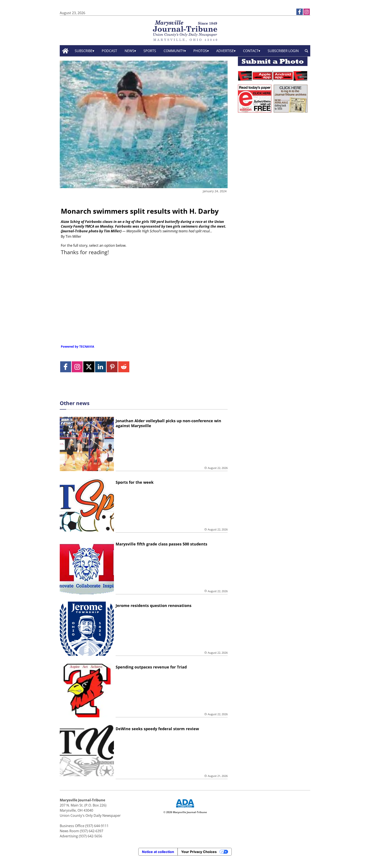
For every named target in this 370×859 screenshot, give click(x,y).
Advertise (225, 50)
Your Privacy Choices (199, 852)
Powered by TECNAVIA (77, 346)
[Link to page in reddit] (123, 366)
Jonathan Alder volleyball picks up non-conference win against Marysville (168, 423)
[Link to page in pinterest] (112, 366)
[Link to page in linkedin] (100, 366)
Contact (250, 50)
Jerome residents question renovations (153, 605)
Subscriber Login (283, 50)
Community (174, 50)
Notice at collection (158, 852)
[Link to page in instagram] (306, 12)
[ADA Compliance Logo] (185, 808)
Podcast (109, 50)
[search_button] (306, 51)
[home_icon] (65, 51)
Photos (200, 50)
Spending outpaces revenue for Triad (151, 667)
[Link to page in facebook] (299, 12)
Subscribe (83, 50)
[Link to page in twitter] (88, 366)
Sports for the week (135, 482)
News (129, 50)
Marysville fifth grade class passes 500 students (161, 544)
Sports (149, 50)
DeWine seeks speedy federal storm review (157, 728)
